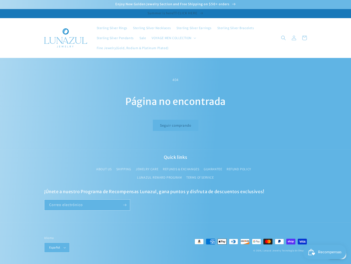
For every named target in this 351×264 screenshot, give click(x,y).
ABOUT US (104, 169)
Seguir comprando (175, 125)
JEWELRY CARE (147, 169)
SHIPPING (123, 169)
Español (54, 247)
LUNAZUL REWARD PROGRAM (159, 177)
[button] (173, 38)
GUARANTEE (213, 169)
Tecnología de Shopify (294, 250)
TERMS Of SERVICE (200, 177)
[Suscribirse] (124, 205)
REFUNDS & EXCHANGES (181, 169)
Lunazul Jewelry (272, 250)
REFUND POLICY (239, 169)
